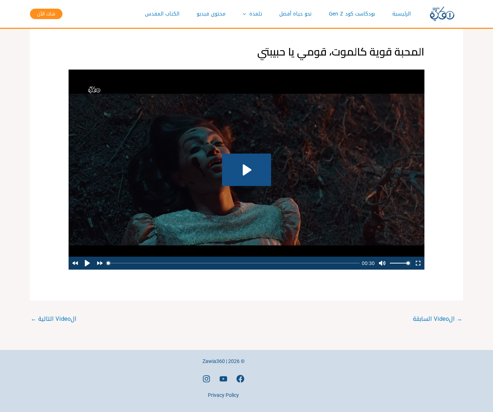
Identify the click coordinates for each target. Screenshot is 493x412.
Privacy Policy (223, 395)
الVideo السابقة (437, 318)
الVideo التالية (54, 318)
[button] (246, 14)
